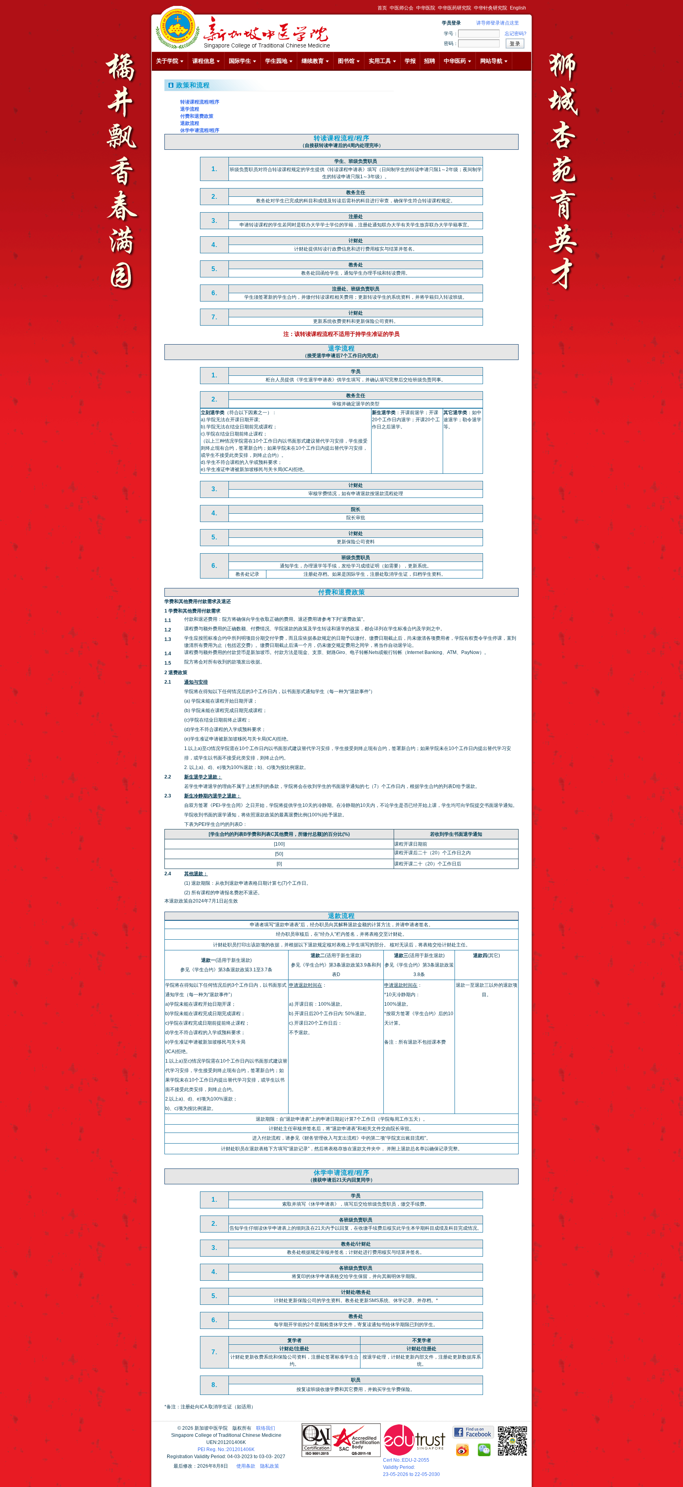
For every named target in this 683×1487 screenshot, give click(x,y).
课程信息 (203, 61)
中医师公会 (401, 8)
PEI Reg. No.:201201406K (226, 1449)
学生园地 (276, 61)
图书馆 (346, 61)
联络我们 (265, 1428)
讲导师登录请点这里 (497, 23)
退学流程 (189, 109)
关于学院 (167, 61)
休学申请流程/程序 (199, 130)
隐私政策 (269, 1466)
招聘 (429, 61)
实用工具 (380, 61)
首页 (382, 8)
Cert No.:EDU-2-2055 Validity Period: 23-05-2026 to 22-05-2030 (411, 1467)
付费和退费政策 (196, 116)
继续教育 (313, 61)
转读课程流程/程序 (199, 102)
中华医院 (425, 8)
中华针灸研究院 (490, 8)
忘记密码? (515, 33)
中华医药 (455, 61)
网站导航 (491, 61)
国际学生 (240, 61)
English (518, 8)
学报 (410, 61)
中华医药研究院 (454, 8)
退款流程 (189, 123)
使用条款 (245, 1466)
